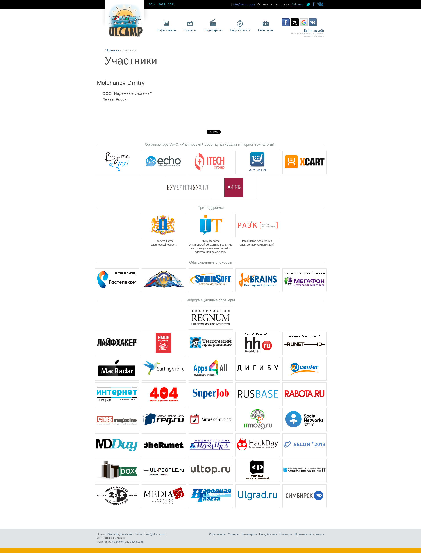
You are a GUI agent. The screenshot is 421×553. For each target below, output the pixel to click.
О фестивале (166, 30)
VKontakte (113, 534)
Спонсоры (265, 30)
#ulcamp (297, 4)
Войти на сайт (314, 30)
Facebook (126, 534)
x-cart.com (118, 541)
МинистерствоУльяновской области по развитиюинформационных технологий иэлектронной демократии (210, 246)
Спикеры (190, 30)
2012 (161, 4)
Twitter (139, 534)
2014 (152, 4)
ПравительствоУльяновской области (164, 242)
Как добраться (240, 30)
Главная (113, 50)
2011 (171, 4)
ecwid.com (136, 541)
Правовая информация (309, 534)
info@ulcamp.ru (244, 4)
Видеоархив (213, 30)
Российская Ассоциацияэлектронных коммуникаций (257, 242)
